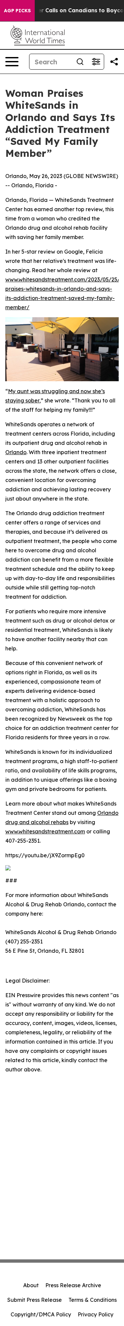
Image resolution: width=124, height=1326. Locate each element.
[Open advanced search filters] (96, 61)
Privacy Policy (95, 1314)
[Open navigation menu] (12, 61)
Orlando (15, 452)
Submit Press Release (34, 1299)
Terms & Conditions (92, 1299)
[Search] (80, 61)
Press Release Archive (73, 1285)
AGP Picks (17, 11)
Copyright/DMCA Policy (41, 1314)
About (31, 1285)
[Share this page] (114, 61)
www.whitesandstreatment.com (45, 831)
